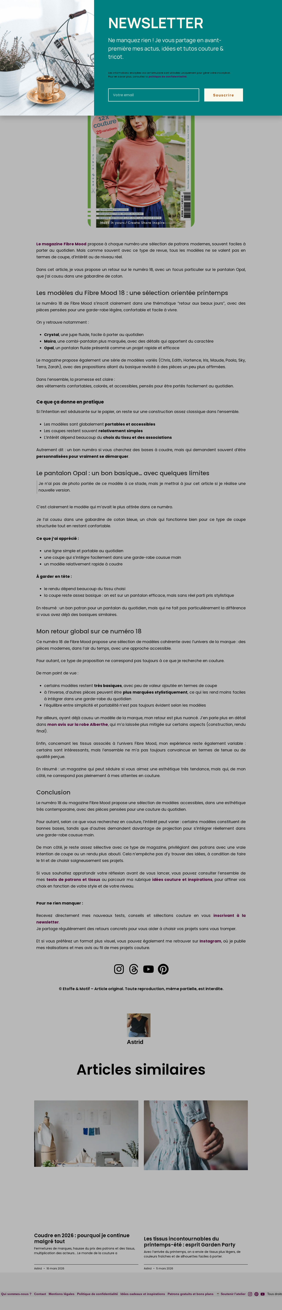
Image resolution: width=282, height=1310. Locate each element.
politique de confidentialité (167, 76)
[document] (141, 655)
